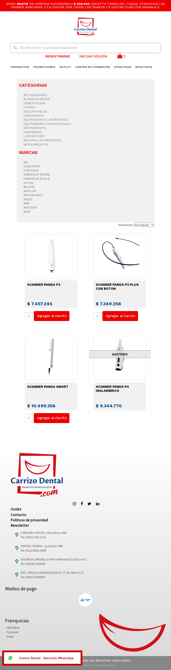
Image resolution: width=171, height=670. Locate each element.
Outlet (16, 509)
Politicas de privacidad (29, 520)
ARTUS (28, 183)
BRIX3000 (30, 207)
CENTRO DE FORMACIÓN (92, 67)
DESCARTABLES (35, 111)
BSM (26, 211)
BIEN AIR (29, 191)
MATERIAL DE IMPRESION (42, 140)
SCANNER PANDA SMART (47, 387)
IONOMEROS (32, 132)
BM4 (26, 203)
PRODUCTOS (20, 67)
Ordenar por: (126, 225)
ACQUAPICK (31, 166)
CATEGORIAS (33, 85)
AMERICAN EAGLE (36, 178)
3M (25, 162)
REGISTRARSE (57, 56)
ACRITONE (31, 170)
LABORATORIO (34, 136)
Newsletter (20, 525)
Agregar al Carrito (52, 316)
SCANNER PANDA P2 (43, 285)
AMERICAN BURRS (36, 174)
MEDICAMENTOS (35, 144)
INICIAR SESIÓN (93, 56)
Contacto (18, 514)
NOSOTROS (143, 67)
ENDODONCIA (33, 115)
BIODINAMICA (33, 195)
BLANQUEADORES (36, 99)
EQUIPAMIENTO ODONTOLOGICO (47, 124)
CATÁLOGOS (122, 67)
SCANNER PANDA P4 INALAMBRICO (112, 389)
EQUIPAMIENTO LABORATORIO (45, 119)
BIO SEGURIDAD (35, 95)
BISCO (28, 199)
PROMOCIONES (44, 67)
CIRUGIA (29, 107)
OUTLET (65, 67)
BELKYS (29, 187)
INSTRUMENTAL (35, 128)
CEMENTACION (34, 103)
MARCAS (28, 152)
